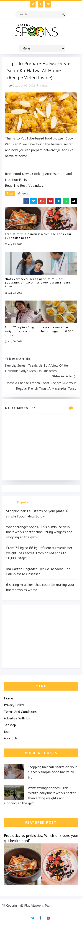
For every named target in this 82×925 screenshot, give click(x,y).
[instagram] (48, 4)
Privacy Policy (14, 705)
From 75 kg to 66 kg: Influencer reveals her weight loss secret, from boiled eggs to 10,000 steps (39, 331)
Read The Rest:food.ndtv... (24, 185)
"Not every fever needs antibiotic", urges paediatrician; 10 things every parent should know (37, 282)
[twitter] (33, 4)
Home (8, 698)
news (44, 85)
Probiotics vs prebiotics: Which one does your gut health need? (38, 235)
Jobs (7, 731)
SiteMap (10, 725)
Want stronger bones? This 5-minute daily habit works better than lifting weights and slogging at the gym (39, 532)
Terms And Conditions (20, 711)
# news (23, 193)
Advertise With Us (17, 718)
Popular (23, 502)
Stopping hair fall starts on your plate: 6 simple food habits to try (52, 772)
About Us (11, 738)
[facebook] (40, 4)
